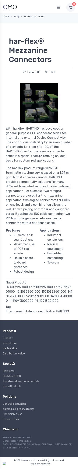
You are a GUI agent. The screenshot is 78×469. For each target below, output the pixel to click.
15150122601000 (18, 287)
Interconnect (15, 311)
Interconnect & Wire (40, 311)
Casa (6, 16)
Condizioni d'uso (12, 414)
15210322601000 (54, 291)
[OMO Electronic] (10, 7)
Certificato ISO (12, 376)
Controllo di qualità (14, 403)
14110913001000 (46, 301)
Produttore (10, 343)
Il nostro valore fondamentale (21, 381)
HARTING (62, 311)
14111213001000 (37, 296)
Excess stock (11, 419)
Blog (16, 16)
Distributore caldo (14, 353)
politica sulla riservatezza (18, 409)
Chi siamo (9, 371)
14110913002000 (21, 301)
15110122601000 (43, 287)
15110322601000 (28, 291)
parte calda (10, 348)
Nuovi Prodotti (12, 386)
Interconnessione (34, 16)
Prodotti (8, 338)
